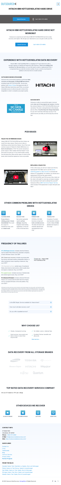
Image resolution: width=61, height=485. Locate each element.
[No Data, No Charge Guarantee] (16, 109)
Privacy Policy (6, 456)
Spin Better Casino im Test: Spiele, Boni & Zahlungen (17, 470)
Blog (3, 452)
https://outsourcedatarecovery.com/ (16, 439)
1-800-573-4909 (11, 435)
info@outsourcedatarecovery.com (16, 437)
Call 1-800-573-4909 (41, 19)
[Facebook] (52, 481)
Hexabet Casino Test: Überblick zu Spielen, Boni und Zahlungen (20, 466)
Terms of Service (7, 454)
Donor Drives (12, 85)
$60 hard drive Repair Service (49, 183)
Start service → (36, 339)
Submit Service (21, 19)
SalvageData (23, 481)
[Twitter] (58, 481)
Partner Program (7, 458)
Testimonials (5, 450)
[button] (30, 302)
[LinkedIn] (55, 481)
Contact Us (5, 446)
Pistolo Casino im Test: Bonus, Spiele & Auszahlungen (17, 468)
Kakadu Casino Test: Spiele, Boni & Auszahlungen (16, 474)
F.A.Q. (3, 448)
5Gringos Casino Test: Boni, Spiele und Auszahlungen (17, 472)
